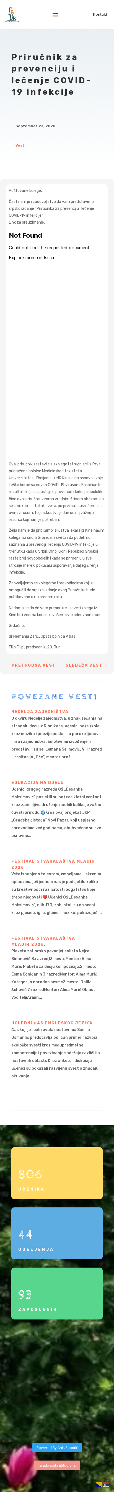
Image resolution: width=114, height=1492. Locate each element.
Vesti (20, 145)
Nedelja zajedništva (40, 711)
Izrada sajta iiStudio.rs (57, 1465)
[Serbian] (106, 1484)
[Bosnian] (99, 1484)
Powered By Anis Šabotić (57, 1447)
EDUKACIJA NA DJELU (37, 782)
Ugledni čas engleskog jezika (52, 1023)
